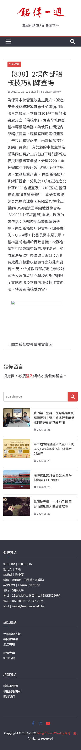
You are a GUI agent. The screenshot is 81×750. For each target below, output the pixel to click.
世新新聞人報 (12, 634)
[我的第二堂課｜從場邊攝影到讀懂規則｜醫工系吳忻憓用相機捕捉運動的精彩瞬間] (16, 422)
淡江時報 (9, 644)
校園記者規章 (12, 691)
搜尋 (72, 397)
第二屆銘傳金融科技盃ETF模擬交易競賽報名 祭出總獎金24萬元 (54, 449)
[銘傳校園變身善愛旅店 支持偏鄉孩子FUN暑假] (16, 482)
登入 (29, 375)
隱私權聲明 (10, 686)
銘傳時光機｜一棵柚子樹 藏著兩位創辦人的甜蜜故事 (53, 504)
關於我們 (9, 696)
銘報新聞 (9, 658)
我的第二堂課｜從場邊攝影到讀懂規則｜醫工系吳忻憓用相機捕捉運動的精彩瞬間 (54, 417)
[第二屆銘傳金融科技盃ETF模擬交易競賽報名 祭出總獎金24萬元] (16, 453)
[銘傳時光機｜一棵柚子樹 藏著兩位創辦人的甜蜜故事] (16, 509)
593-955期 (14, 64)
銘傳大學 (9, 653)
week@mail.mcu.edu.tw (28, 606)
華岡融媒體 (10, 639)
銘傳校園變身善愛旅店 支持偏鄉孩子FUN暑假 (53, 477)
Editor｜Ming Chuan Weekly (45, 91)
